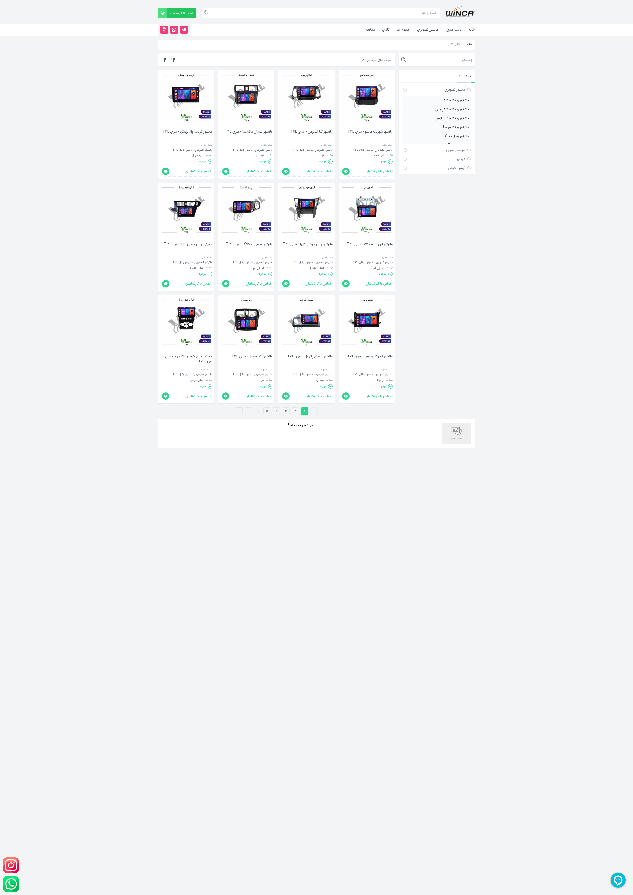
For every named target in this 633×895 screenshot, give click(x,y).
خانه (469, 45)
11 (248, 411)
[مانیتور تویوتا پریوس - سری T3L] (370, 364)
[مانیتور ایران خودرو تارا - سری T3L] (188, 251)
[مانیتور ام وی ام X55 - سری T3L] (249, 251)
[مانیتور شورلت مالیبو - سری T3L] (370, 139)
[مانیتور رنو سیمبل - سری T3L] (252, 364)
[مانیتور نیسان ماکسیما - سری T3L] (248, 139)
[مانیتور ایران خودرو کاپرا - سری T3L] (308, 251)
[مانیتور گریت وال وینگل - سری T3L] (187, 139)
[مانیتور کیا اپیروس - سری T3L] (312, 139)
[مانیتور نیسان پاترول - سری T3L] (310, 364)
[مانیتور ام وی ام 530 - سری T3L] (370, 251)
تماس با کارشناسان (378, 171)
